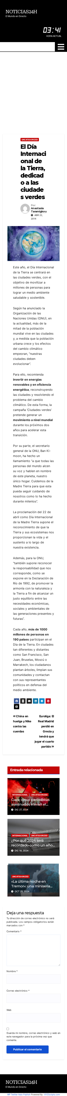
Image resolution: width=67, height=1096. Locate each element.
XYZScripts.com (52, 1094)
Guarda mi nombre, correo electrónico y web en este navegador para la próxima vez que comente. (33, 1037)
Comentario (14, 931)
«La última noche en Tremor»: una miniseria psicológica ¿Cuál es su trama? (30, 888)
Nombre (12, 971)
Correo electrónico (18, 990)
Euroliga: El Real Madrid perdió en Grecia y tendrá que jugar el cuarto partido (44, 731)
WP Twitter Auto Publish (19, 1094)
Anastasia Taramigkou (39, 210)
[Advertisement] (33, 87)
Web (9, 1010)
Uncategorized (30, 139)
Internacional (20, 795)
